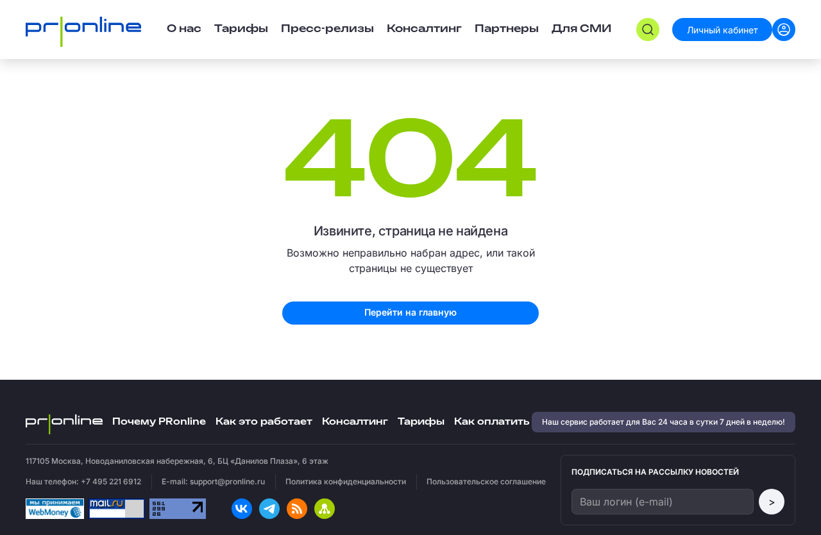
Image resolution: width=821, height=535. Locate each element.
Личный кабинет (722, 29)
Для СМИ (581, 29)
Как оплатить (491, 422)
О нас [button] (184, 29)
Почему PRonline (159, 422)
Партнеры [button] (507, 29)
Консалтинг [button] (424, 29)
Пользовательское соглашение (486, 481)
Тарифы (241, 29)
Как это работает (264, 422)
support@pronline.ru (227, 481)
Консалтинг (355, 422)
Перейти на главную (410, 312)
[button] (647, 29)
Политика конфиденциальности (345, 481)
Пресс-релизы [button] (327, 29)
